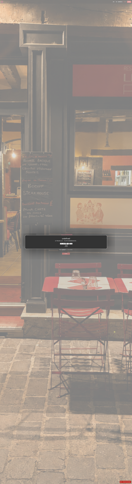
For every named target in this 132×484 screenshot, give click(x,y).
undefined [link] (66, 246)
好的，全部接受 (63, 243)
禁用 (67, 243)
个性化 (71, 243)
